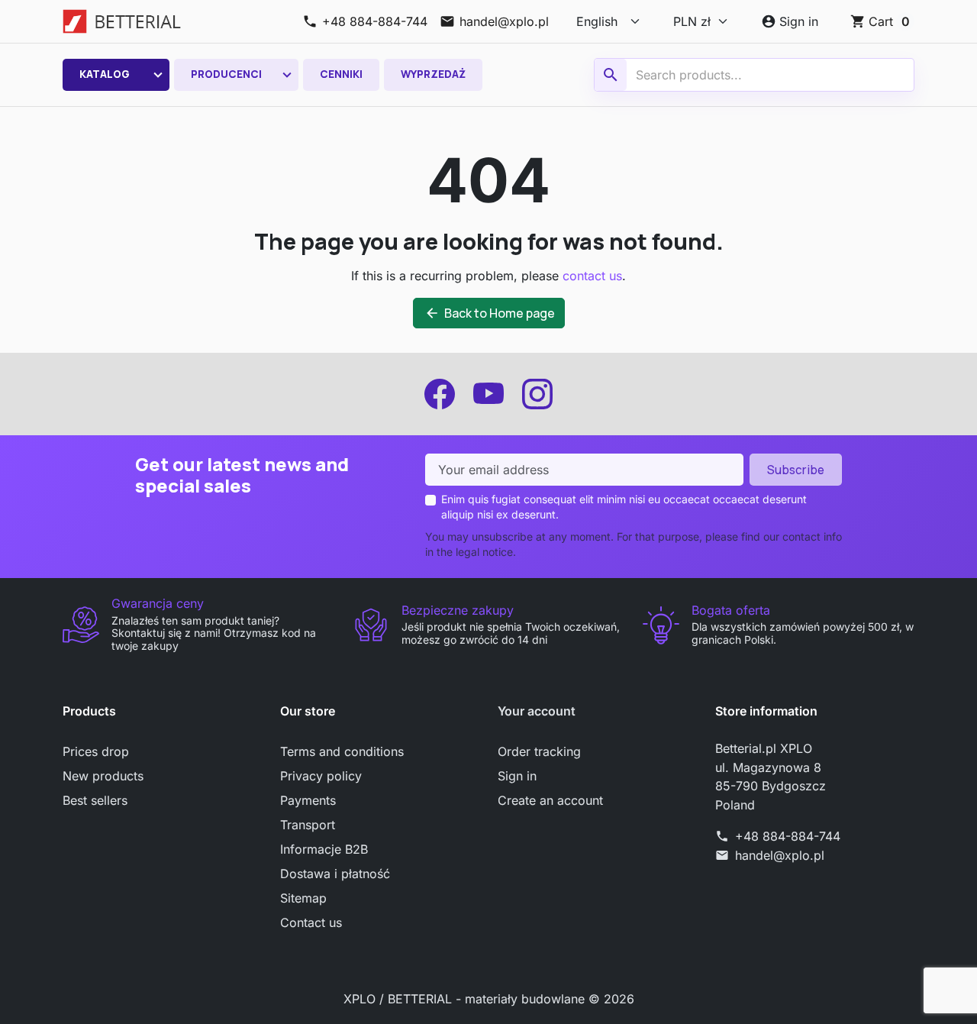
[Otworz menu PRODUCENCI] (287, 75)
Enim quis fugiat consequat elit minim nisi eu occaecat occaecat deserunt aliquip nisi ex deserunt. (624, 507)
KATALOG (104, 74)
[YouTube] (488, 394)
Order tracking (539, 751)
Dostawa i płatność (335, 873)
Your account (537, 711)
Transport (307, 824)
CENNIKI (341, 74)
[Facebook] (440, 394)
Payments (308, 800)
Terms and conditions (342, 751)
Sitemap (303, 898)
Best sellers (95, 800)
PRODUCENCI (226, 74)
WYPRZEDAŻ (433, 74)
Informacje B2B (324, 849)
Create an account (550, 800)
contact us (592, 275)
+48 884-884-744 (787, 836)
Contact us (311, 922)
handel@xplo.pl (779, 855)
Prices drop (96, 751)
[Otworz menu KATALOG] (158, 75)
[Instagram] (537, 394)
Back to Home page (489, 313)
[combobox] (756, 75)
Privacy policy (321, 775)
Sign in (517, 775)
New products (103, 775)
